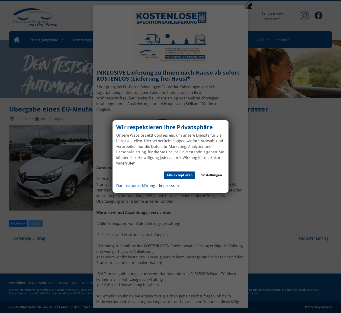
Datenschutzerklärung (135, 185)
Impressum (169, 185)
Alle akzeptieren (180, 175)
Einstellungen (211, 175)
